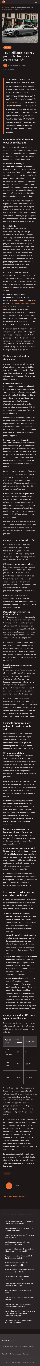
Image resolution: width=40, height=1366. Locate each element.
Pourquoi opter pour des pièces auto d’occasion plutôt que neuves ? (17, 1305)
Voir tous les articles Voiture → (14, 1196)
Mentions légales (15, 1354)
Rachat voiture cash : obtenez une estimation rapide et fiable (16, 1264)
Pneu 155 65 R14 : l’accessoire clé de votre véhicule (19, 1298)
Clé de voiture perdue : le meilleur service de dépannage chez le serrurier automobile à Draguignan (20, 1313)
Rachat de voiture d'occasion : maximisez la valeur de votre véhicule (19, 1271)
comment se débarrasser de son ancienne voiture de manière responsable (19, 1250)
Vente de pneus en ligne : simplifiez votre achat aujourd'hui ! (19, 1236)
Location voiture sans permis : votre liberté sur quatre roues (17, 1243)
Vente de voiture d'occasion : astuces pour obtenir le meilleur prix (19, 1284)
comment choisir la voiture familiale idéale (18, 1291)
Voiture (10, 7)
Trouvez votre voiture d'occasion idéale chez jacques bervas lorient (19, 1257)
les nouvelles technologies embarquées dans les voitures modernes (19, 1222)
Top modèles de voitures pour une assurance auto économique (17, 1277)
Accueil (4, 7)
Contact (26, 1354)
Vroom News (13, 102)
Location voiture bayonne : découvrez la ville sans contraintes (19, 1229)
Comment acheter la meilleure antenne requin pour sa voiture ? (19, 1321)
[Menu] (36, 2)
